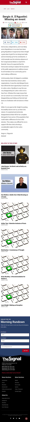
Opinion (13, 8)
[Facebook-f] (10, 418)
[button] (4, 2)
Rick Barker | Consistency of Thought (12, 250)
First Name (3, 332)
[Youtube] (19, 418)
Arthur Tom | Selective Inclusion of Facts (13, 223)
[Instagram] (16, 418)
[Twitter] (13, 418)
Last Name (3, 338)
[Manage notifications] (26, 418)
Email (2, 344)
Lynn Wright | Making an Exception (11, 305)
